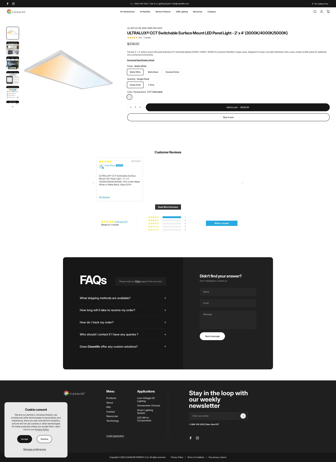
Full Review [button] (104, 197)
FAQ (108, 407)
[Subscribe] (243, 416)
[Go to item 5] (12, 92)
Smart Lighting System (145, 412)
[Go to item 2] (12, 48)
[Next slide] (242, 183)
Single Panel (135, 85)
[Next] (108, 80)
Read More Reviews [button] (168, 207)
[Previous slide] (93, 183)
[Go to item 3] (12, 62)
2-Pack (151, 85)
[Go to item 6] (12, 107)
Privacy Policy (42, 429)
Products (111, 398)
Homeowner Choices (148, 405)
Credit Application (115, 436)
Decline (44, 439)
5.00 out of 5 (121, 221)
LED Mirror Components (144, 419)
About (109, 402)
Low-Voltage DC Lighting (146, 399)
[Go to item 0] (12, 33)
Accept (24, 439)
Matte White (135, 72)
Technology (112, 420)
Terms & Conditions (195, 457)
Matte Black (153, 72)
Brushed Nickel (172, 72)
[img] (105, 161)
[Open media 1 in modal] (68, 74)
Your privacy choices (217, 457)
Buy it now (228, 117)
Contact (110, 411)
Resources (112, 416)
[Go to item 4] (12, 77)
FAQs (137, 281)
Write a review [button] (221, 223)
